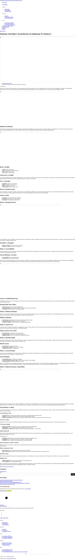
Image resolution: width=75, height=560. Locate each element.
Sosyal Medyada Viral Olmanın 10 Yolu (7, 484)
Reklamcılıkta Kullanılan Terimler (6, 481)
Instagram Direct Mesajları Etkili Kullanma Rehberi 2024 (10, 482)
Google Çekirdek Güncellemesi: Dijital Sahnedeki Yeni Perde (11, 480)
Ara (0, 472)
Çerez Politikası (28, 488)
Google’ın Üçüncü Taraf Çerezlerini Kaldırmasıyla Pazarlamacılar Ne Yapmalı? (14, 483)
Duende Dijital (9, 558)
